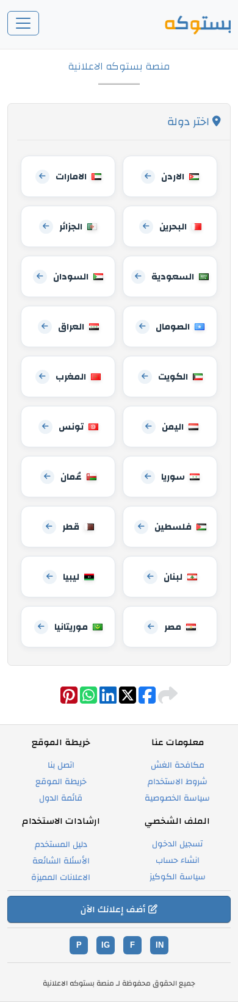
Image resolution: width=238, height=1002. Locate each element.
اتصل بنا (61, 765)
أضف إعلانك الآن (114, 909)
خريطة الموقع (61, 782)
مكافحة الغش (177, 765)
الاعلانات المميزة (60, 877)
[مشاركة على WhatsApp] (87, 700)
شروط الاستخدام (177, 782)
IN (160, 945)
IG (105, 945)
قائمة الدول (60, 798)
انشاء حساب (178, 860)
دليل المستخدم (61, 844)
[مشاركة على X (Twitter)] (126, 700)
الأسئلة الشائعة (61, 861)
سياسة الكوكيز (178, 877)
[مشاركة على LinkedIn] (107, 700)
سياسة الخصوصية (177, 798)
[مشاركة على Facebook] (146, 700)
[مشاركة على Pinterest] (69, 700)
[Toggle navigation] (23, 23)
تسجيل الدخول (177, 844)
